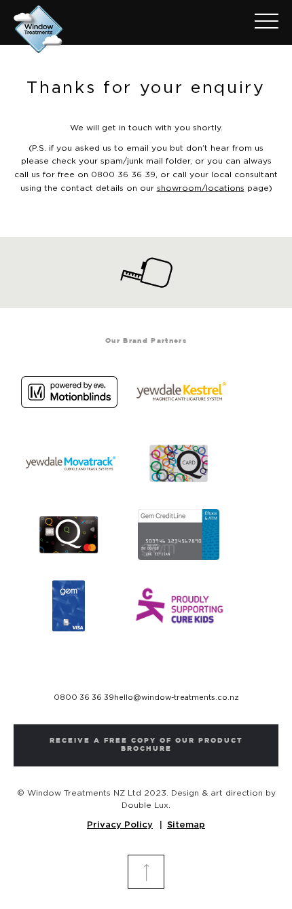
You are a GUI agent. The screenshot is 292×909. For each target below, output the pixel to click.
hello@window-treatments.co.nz (176, 697)
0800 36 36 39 (84, 697)
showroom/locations (200, 188)
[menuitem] (259, 22)
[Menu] (259, 22)
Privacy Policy (120, 825)
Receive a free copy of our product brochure (146, 745)
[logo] (119, 26)
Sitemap (186, 825)
